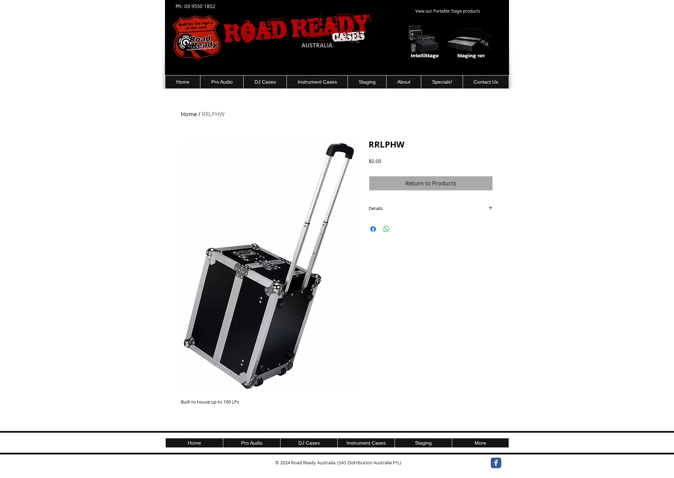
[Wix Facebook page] (496, 463)
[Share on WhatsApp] (386, 229)
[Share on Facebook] (373, 229)
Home (189, 114)
